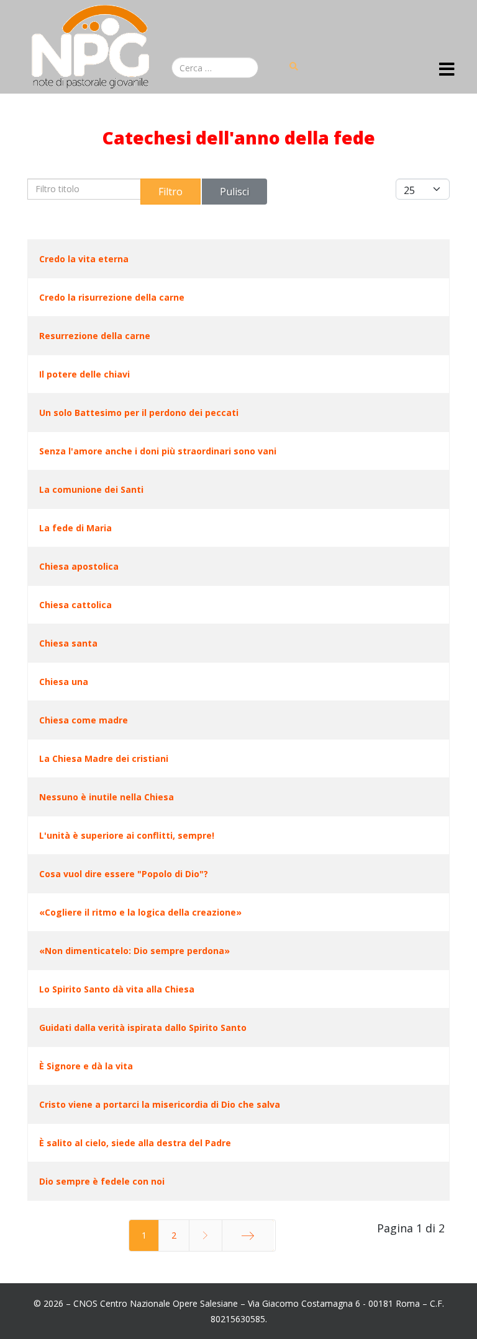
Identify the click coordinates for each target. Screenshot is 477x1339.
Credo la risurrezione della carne (111, 297)
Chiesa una (63, 681)
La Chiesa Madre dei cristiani (103, 758)
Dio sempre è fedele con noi (102, 1181)
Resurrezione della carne (94, 336)
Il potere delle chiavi (84, 374)
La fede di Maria (75, 528)
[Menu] (447, 70)
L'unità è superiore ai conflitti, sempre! (126, 835)
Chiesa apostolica (79, 566)
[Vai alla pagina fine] (248, 1235)
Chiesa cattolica (75, 605)
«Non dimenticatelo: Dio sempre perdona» (134, 951)
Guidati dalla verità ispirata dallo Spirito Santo (143, 1027)
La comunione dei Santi (91, 489)
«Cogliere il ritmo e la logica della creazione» (140, 912)
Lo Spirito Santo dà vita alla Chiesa (116, 989)
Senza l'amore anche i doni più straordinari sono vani (157, 451)
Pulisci (234, 191)
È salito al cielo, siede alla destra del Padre (135, 1143)
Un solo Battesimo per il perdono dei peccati (138, 412)
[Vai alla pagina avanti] (205, 1235)
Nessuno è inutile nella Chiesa (106, 797)
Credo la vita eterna (84, 259)
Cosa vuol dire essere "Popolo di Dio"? (123, 874)
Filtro (170, 191)
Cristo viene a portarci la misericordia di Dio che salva (159, 1104)
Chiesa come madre (83, 720)
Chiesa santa (68, 643)
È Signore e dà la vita (86, 1066)
